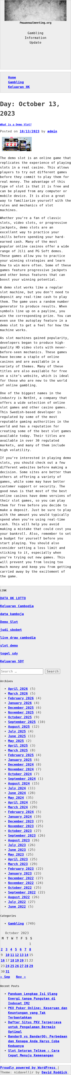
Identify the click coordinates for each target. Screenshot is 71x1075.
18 (12, 960)
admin (52, 131)
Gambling (16, 82)
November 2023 (21, 826)
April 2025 (18, 745)
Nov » (21, 977)
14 (26, 955)
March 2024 (18, 807)
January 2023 (20, 873)
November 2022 (21, 883)
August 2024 (19, 783)
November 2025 (21, 712)
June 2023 (17, 850)
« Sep (5, 977)
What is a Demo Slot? (16, 124)
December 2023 (21, 821)
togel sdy (9, 653)
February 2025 (21, 755)
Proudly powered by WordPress (28, 1067)
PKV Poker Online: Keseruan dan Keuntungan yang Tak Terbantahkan (37, 1012)
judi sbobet (11, 630)
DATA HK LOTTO (13, 598)
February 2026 (21, 698)
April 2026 (18, 689)
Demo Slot (9, 622)
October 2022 (20, 888)
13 (22, 955)
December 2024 (21, 764)
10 (7, 955)
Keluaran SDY (12, 661)
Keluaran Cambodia (17, 606)
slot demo (9, 645)
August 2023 (19, 840)
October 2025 (20, 717)
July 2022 (17, 902)
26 (17, 966)
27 (22, 966)
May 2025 (16, 741)
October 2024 (20, 774)
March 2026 (18, 693)
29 (31, 966)
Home (12, 77)
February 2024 (21, 812)
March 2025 (18, 750)
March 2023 (18, 864)
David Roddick (54, 1072)
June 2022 (17, 906)
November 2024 (21, 769)
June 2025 (17, 736)
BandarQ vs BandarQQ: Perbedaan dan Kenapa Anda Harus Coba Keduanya (37, 1041)
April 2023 (18, 859)
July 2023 (17, 845)
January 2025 (20, 760)
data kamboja (12, 614)
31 (7, 971)
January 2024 (20, 816)
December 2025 (21, 708)
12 (17, 955)
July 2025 (17, 731)
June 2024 (17, 793)
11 (12, 955)
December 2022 (21, 878)
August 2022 (19, 897)
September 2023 (22, 835)
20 (22, 960)
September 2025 (22, 722)
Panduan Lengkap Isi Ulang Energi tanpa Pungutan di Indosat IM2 (32, 998)
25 (12, 966)
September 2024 (22, 779)
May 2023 (16, 854)
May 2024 (16, 798)
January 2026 (20, 703)
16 (3, 960)
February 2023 (21, 869)
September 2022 (22, 892)
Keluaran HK (19, 87)
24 (7, 966)
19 (17, 960)
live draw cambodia (18, 638)
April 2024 (18, 802)
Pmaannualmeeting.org (35, 22)
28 (26, 966)
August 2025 (19, 727)
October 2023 (20, 831)
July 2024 (17, 788)
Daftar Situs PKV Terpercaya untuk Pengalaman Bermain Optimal (34, 1027)
